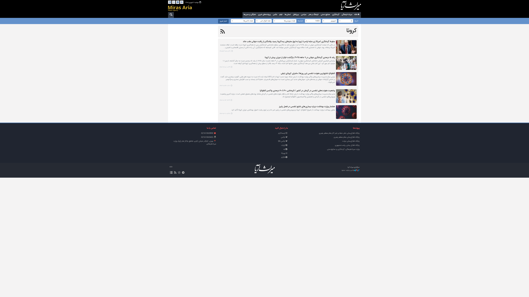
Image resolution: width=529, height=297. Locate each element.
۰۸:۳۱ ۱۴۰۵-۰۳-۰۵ (225, 51)
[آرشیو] (169, 2)
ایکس (283, 137)
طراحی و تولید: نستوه (348, 170)
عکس (275, 14)
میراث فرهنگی (347, 14)
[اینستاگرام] (173, 2)
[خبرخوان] (175, 173)
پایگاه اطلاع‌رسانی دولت (351, 141)
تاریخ (356, 21)
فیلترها (300, 21)
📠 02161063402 (208, 137)
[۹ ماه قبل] (346, 79)
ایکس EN (281, 141)
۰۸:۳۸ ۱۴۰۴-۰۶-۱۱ (225, 113)
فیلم (280, 14)
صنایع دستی (325, 14)
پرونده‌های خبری (264, 14)
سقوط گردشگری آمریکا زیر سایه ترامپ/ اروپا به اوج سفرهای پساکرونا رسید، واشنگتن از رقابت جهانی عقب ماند (289, 41)
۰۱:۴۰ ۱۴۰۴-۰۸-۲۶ (225, 85)
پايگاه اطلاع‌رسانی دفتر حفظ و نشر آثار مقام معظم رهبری (339, 133)
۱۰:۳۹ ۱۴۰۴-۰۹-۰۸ (225, 67)
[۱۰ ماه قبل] (346, 96)
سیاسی (303, 14)
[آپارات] (181, 2)
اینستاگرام (281, 133)
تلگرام (283, 157)
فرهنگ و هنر (314, 14)
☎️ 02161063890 (208, 133)
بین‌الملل (296, 14)
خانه (355, 14)
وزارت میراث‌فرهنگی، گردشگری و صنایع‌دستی (343, 149)
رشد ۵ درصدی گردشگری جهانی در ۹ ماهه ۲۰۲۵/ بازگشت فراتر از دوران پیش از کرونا (300, 57)
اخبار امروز (223, 21)
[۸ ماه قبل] (346, 63)
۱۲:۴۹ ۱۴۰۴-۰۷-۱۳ (225, 100)
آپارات (283, 145)
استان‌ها (288, 14)
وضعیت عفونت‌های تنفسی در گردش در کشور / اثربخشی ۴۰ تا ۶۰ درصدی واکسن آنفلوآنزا (297, 90)
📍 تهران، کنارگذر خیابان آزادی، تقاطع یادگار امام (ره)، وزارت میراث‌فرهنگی (194, 142)
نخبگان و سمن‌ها (250, 14)
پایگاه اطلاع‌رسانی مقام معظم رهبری (347, 137)
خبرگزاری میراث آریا (347, 6)
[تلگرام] (177, 2)
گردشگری (335, 14)
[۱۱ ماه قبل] (346, 112)
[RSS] (223, 31)
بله (284, 149)
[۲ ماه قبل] (346, 47)
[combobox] (345, 21)
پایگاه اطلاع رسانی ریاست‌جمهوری (347, 145)
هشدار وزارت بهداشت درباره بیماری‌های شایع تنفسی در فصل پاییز (307, 106)
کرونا (351, 30)
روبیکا (283, 153)
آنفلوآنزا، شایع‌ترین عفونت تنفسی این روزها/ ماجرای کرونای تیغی (308, 73)
